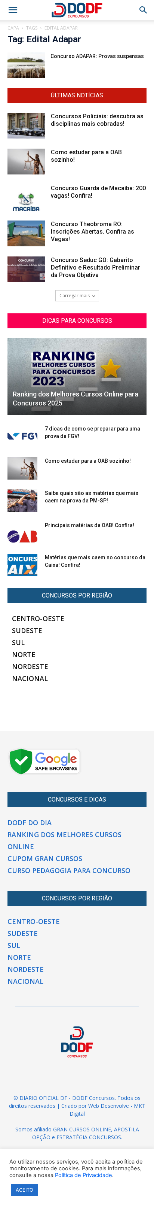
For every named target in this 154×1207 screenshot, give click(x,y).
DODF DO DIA (29, 822)
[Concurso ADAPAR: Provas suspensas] (26, 65)
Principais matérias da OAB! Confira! (89, 525)
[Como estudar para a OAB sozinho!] (26, 161)
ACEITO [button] (24, 1190)
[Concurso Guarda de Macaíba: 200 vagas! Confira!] (26, 198)
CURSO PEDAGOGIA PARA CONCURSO (68, 870)
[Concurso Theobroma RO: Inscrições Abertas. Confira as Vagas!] (26, 233)
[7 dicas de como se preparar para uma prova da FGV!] (22, 436)
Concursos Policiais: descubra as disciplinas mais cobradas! (97, 120)
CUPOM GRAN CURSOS (44, 858)
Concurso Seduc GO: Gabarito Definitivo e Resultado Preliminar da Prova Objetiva (95, 267)
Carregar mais (74, 295)
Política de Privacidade (83, 1175)
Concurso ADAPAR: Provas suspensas (97, 56)
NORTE (24, 654)
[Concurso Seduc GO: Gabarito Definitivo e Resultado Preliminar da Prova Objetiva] (26, 269)
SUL (18, 642)
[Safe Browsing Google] (44, 773)
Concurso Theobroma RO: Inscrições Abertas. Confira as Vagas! (92, 232)
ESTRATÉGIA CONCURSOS (88, 1137)
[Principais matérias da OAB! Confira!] (22, 533)
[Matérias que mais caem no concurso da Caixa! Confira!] (22, 565)
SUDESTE (27, 630)
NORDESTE (30, 666)
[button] (143, 10)
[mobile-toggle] (13, 10)
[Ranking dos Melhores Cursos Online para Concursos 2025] (77, 376)
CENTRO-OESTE (38, 618)
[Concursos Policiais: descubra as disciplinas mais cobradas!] (26, 126)
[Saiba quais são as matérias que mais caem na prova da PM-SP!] (22, 500)
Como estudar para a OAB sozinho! (88, 461)
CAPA (13, 28)
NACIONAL (30, 678)
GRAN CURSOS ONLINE (82, 1129)
